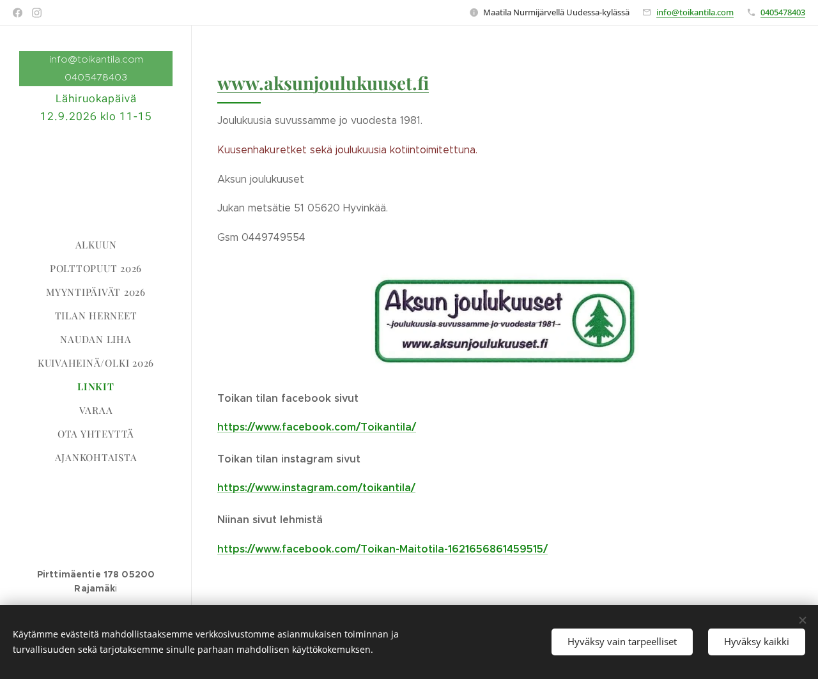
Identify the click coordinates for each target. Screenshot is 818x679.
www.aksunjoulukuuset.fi (323, 83)
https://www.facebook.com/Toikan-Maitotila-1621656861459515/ (382, 549)
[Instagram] (37, 13)
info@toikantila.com (695, 12)
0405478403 (782, 12)
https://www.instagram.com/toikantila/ (316, 487)
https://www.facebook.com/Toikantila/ (316, 427)
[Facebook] (18, 13)
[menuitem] (96, 245)
